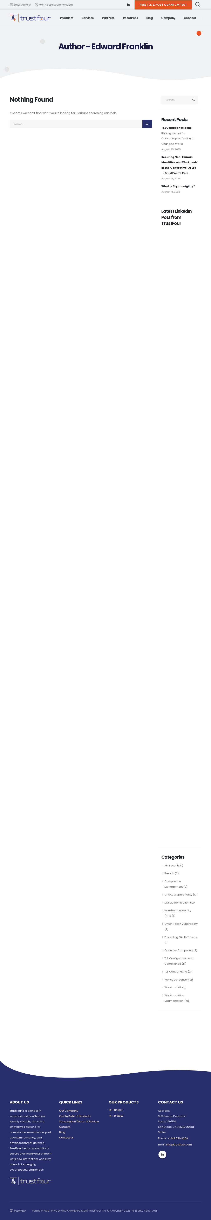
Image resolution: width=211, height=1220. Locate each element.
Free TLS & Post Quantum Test (163, 5)
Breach (169, 873)
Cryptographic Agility (178, 894)
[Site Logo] (30, 18)
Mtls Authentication (176, 902)
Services (88, 18)
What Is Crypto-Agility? (178, 186)
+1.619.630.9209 (178, 1138)
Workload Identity (176, 979)
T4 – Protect (116, 1115)
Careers (64, 1127)
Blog (149, 18)
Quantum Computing (178, 950)
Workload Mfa (173, 987)
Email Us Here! (22, 4)
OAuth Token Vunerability (181, 924)
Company (168, 18)
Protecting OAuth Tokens (180, 937)
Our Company (68, 1111)
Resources (130, 18)
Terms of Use (40, 1210)
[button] (198, 4)
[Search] (147, 124)
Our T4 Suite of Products (75, 1116)
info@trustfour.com (179, 1144)
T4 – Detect (115, 1110)
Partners (108, 18)
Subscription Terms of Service (79, 1121)
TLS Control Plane (175, 971)
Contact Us (66, 1137)
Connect (190, 18)
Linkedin (162, 1154)
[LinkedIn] (128, 5)
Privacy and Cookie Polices (69, 1210)
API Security (171, 865)
